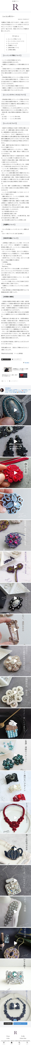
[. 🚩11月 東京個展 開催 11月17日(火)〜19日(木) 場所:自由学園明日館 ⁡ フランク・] (15, 786)
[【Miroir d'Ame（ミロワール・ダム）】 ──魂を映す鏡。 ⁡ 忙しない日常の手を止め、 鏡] (15, 943)
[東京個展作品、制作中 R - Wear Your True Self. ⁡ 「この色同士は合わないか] (15, 567)
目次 (13, 36)
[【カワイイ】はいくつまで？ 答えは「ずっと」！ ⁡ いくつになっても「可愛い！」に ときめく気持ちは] (15, 723)
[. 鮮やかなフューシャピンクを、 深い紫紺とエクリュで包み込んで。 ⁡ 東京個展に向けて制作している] (15, 535)
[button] (27, 520)
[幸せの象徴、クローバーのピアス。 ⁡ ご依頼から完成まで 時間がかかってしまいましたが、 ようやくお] (15, 755)
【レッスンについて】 (13, 43)
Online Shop (23, 1038)
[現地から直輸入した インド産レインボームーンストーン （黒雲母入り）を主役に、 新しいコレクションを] (15, 598)
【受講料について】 (12, 45)
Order (8, 1038)
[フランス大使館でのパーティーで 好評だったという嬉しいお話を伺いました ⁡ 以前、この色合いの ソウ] (15, 974)
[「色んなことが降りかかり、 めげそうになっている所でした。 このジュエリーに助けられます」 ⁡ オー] (15, 1005)
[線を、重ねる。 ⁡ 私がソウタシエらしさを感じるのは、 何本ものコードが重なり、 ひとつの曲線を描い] (15, 504)
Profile (23, 1036)
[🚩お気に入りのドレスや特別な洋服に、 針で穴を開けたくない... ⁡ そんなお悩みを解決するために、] (15, 911)
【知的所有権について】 (13, 47)
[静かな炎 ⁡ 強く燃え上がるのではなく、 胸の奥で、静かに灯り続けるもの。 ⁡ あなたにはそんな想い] (15, 472)
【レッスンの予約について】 (14, 39)
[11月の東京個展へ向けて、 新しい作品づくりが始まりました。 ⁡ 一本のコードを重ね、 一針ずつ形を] (15, 692)
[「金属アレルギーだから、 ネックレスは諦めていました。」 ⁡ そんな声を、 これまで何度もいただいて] (15, 817)
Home (8, 1036)
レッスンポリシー (6, 359)
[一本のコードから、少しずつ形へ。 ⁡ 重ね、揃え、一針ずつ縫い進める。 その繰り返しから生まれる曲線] (15, 410)
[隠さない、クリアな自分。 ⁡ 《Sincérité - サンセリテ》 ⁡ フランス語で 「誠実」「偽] (15, 629)
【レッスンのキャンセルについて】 (16, 41)
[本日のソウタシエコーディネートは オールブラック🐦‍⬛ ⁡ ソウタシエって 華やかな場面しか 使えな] (15, 441)
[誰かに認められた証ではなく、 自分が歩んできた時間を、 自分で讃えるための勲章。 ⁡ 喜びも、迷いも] (15, 661)
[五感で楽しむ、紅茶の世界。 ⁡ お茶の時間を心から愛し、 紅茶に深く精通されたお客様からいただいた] (15, 849)
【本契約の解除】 (12, 49)
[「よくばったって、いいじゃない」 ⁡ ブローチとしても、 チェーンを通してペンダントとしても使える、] (15, 880)
